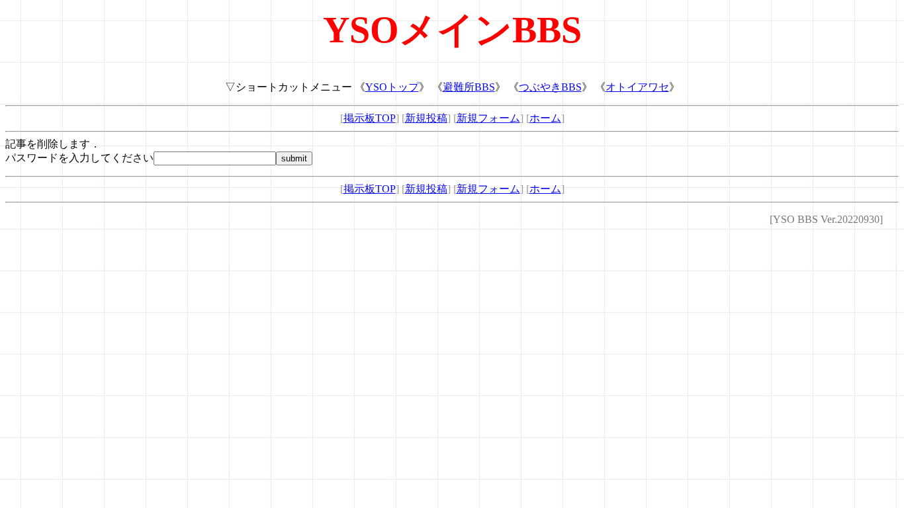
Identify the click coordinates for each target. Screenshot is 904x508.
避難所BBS (469, 87)
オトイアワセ (637, 87)
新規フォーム (488, 118)
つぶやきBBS (550, 87)
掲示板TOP (369, 118)
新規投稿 (426, 118)
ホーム (545, 118)
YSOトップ (392, 87)
